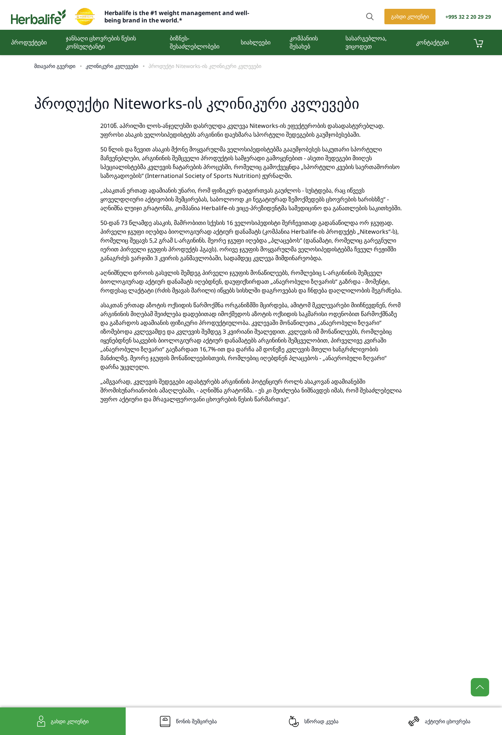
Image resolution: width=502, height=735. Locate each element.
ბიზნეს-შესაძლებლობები (194, 42)
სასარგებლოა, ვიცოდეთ (366, 42)
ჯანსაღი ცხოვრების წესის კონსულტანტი (101, 42)
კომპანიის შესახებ (304, 42)
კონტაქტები (432, 42)
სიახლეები (255, 42)
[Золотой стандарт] (85, 16)
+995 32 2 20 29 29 (468, 16)
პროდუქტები (29, 42)
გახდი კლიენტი (410, 16)
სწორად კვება (321, 721)
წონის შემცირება (196, 721)
